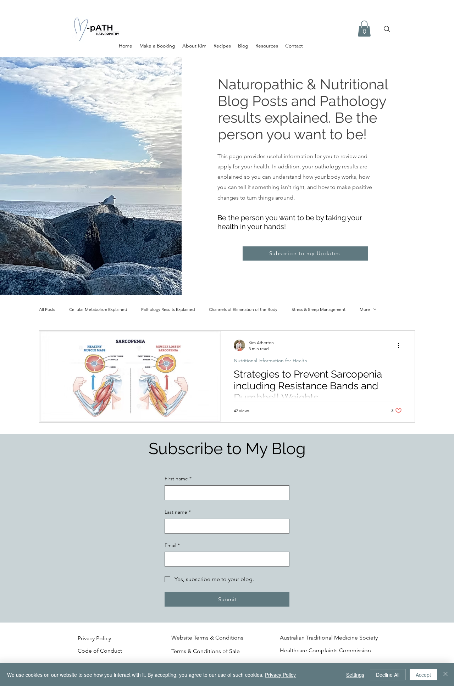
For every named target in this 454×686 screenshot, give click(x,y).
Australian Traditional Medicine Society (329, 637)
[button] (364, 29)
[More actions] (401, 345)
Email (172, 545)
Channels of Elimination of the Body (243, 309)
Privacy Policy (94, 638)
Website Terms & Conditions (207, 637)
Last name (178, 512)
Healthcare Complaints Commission (325, 650)
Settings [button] (355, 674)
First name (178, 478)
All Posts (47, 309)
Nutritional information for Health (270, 361)
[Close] (445, 674)
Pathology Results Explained (168, 309)
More (365, 309)
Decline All (387, 674)
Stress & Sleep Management (318, 309)
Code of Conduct (100, 650)
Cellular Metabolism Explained (98, 309)
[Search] (387, 29)
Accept (423, 674)
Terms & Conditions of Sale (205, 651)
